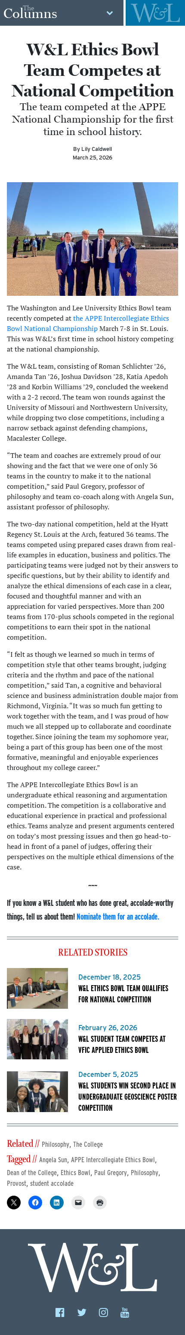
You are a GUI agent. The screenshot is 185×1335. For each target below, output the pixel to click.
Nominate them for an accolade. (118, 916)
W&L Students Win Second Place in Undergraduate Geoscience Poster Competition (127, 1096)
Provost (16, 1183)
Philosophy (55, 1144)
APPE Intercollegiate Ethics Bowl (113, 1160)
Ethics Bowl (75, 1173)
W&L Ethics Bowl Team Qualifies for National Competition (123, 993)
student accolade (52, 1183)
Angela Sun (53, 1160)
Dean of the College (32, 1173)
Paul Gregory (110, 1173)
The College (88, 1144)
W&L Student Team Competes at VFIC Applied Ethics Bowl (122, 1044)
